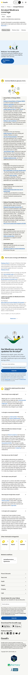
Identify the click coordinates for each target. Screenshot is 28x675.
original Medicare (8, 109)
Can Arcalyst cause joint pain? (9, 476)
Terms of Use (7, 379)
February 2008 (5, 500)
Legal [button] (2, 593)
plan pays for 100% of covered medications (14, 248)
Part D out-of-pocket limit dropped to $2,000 (15, 223)
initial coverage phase (9, 236)
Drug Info (9, 16)
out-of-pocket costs (8, 274)
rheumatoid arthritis (7, 443)
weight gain (4, 403)
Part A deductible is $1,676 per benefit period (15, 170)
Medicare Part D (5, 263)
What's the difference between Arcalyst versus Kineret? (11, 429)
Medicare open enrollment (10, 121)
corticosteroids (22, 400)
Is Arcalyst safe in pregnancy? (9, 511)
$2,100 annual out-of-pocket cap (9, 279)
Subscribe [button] (14, 370)
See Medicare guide (6, 61)
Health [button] (2, 581)
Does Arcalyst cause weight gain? (10, 394)
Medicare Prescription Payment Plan (13, 207)
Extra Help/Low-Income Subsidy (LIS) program (12, 302)
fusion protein (13, 416)
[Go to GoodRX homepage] (4, 2)
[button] (17, 2)
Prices (9, 7)
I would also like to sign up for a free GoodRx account (14, 367)
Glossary (23, 30)
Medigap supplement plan (10, 158)
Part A (14, 109)
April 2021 (13, 505)
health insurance (8, 133)
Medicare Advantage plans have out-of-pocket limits (13, 190)
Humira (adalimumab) (14, 418)
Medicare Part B (5, 269)
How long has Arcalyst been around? (11, 494)
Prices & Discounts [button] (6, 573)
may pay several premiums (10, 136)
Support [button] (3, 585)
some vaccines (13, 175)
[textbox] (14, 364)
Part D (10, 106)
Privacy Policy (23, 379)
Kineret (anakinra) (12, 435)
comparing (18, 448)
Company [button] (3, 589)
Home (2, 7)
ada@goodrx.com (8, 646)
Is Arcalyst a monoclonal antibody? (10, 412)
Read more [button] (4, 25)
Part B (21, 109)
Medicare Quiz (15, 30)
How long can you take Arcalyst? (10, 455)
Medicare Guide (6, 30)
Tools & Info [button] (4, 577)
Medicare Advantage (9, 104)
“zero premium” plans (9, 151)
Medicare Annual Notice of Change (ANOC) (14, 101)
